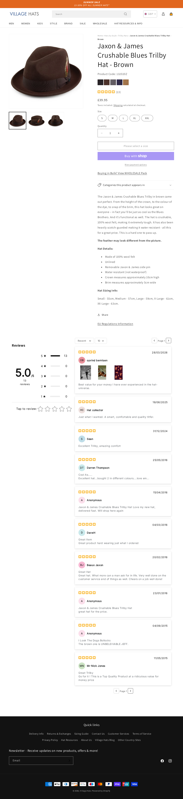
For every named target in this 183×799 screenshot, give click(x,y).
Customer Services (118, 733)
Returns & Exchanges (59, 733)
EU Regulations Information (115, 324)
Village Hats (85, 791)
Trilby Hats (123, 35)
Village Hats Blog (105, 740)
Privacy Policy (50, 740)
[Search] (125, 14)
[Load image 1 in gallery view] (17, 120)
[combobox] (91, 14)
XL (134, 118)
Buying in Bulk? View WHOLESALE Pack (122, 173)
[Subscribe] (69, 760)
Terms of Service (142, 733)
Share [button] (105, 314)
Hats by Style (110, 35)
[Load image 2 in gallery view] (36, 120)
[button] (171, 14)
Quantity (102, 126)
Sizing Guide (81, 733)
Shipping (118, 105)
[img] (106, 92)
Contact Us (98, 733)
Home (100, 35)
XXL (147, 118)
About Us (86, 740)
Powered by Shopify (101, 791)
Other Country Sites (129, 740)
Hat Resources (69, 740)
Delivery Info (36, 733)
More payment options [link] (136, 164)
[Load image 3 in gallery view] (55, 120)
